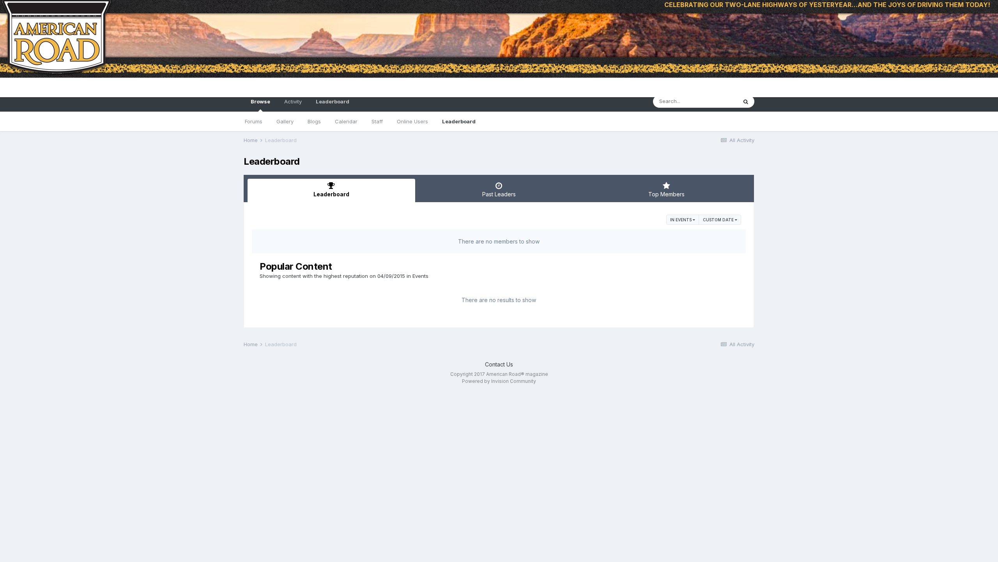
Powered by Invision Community (499, 381)
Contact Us (499, 364)
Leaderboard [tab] (331, 194)
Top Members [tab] (666, 194)
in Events (681, 219)
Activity (293, 101)
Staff (377, 121)
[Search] (745, 101)
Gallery (285, 121)
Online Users (412, 121)
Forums (253, 121)
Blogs (314, 121)
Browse (260, 101)
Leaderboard (459, 121)
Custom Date (719, 219)
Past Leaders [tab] (499, 194)
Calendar (346, 121)
